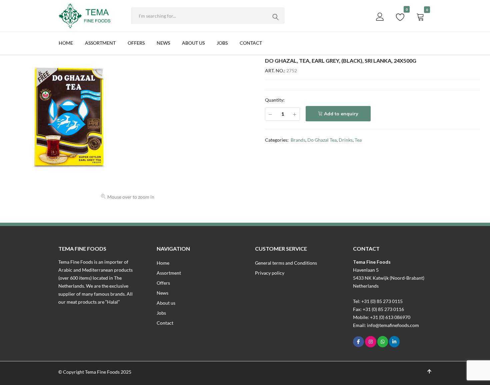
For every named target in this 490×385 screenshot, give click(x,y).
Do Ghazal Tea (322, 140)
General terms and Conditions (286, 263)
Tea (358, 140)
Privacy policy (269, 273)
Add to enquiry (341, 114)
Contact (251, 43)
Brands (298, 140)
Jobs (222, 43)
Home (66, 43)
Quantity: (275, 100)
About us (193, 43)
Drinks (346, 140)
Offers (136, 43)
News (163, 43)
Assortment (100, 43)
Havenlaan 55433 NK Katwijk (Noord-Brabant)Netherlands (388, 278)
